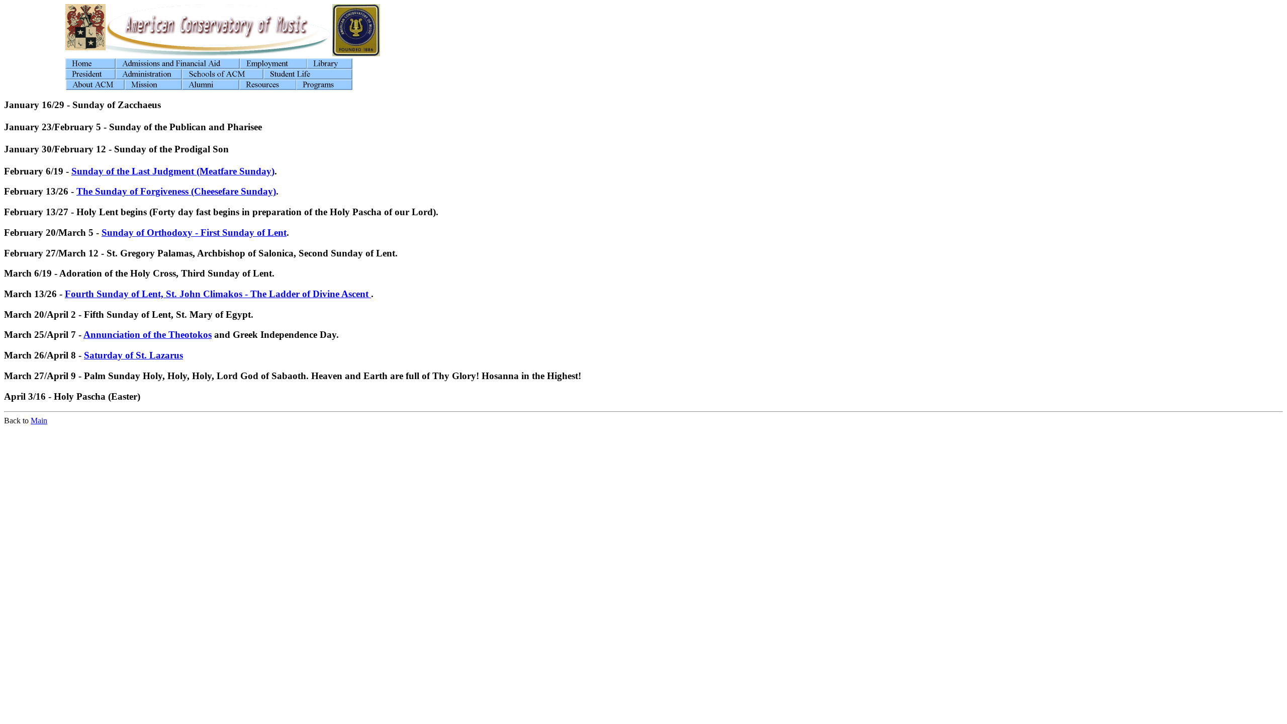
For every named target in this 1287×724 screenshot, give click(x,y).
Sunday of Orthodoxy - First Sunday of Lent (194, 232)
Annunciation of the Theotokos (147, 334)
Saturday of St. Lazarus (133, 355)
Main (39, 420)
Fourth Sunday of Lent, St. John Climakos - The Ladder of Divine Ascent (218, 294)
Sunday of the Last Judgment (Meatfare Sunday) (172, 171)
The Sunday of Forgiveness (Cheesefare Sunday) (176, 191)
